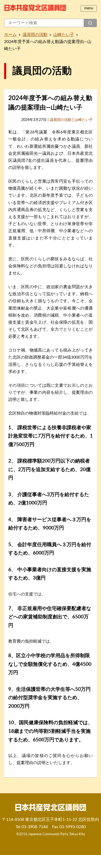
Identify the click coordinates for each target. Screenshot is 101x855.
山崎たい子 (63, 35)
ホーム (10, 35)
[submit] (90, 23)
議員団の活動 (35, 35)
